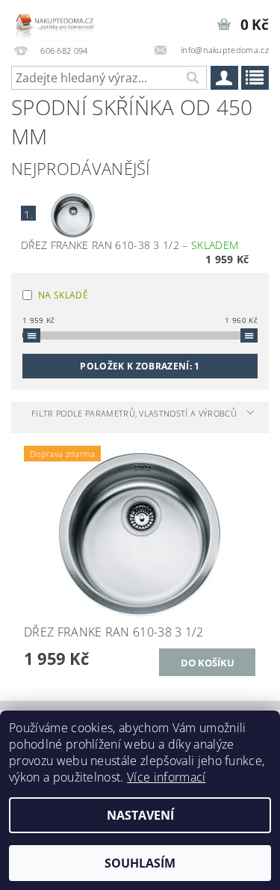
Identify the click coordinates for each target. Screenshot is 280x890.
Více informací (166, 777)
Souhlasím (140, 863)
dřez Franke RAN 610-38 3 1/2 (129, 245)
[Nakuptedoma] (54, 19)
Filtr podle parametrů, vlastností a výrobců (134, 413)
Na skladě (63, 295)
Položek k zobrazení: (139, 366)
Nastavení (140, 815)
